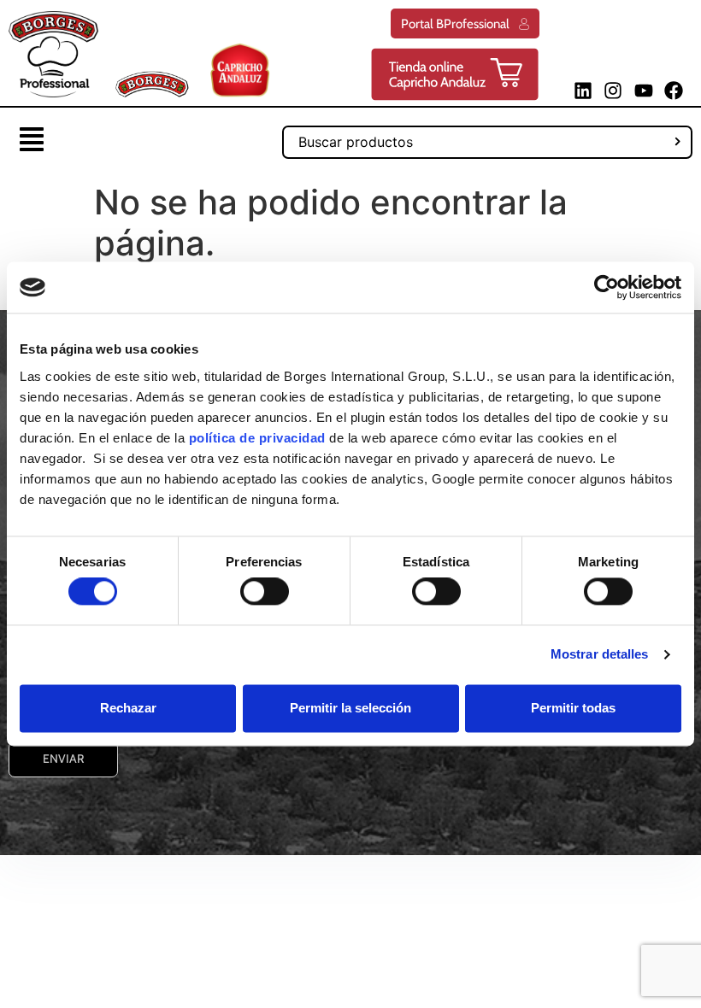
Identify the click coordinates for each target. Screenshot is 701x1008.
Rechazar (128, 707)
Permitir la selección (350, 707)
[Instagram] (613, 90)
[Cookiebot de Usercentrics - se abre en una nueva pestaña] (606, 287)
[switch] (264, 592)
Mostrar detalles (600, 655)
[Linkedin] (583, 90)
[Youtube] (643, 90)
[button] (32, 141)
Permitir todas (573, 707)
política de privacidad (257, 438)
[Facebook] (673, 90)
